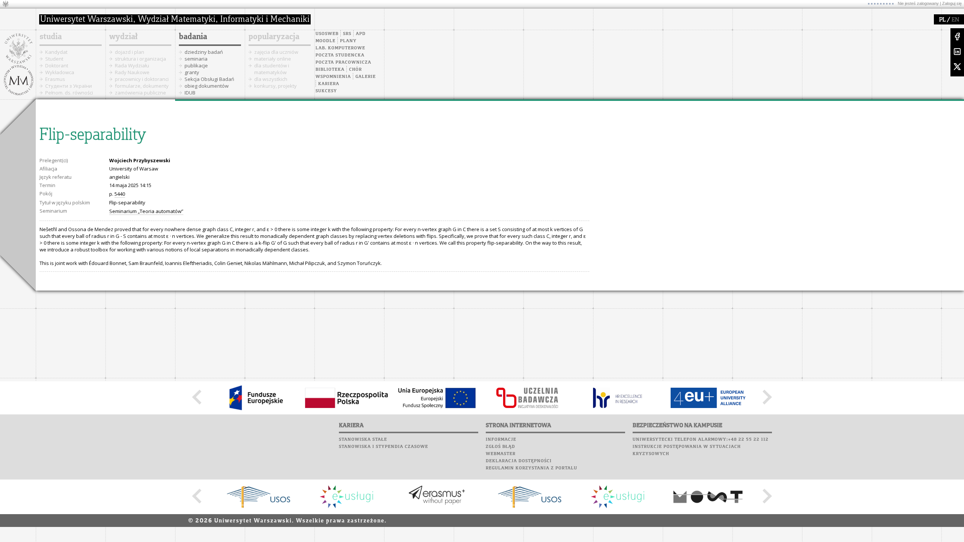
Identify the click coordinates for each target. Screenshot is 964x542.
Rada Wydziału (132, 65)
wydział (123, 36)
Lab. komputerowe (340, 48)
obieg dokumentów (207, 85)
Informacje (501, 439)
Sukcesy (326, 91)
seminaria (196, 58)
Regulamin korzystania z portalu (531, 468)
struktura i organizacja (140, 58)
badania (193, 36)
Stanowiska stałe (363, 439)
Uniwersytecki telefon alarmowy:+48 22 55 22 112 (701, 439)
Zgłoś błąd (500, 447)
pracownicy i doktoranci (142, 79)
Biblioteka (330, 69)
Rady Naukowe (132, 72)
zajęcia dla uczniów (276, 52)
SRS (347, 34)
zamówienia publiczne (140, 92)
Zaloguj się (952, 3)
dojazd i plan (129, 52)
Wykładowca (59, 72)
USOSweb (327, 34)
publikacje (196, 65)
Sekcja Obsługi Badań (209, 79)
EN (955, 20)
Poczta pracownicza (343, 62)
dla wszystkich (270, 79)
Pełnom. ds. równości (69, 92)
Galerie (365, 77)
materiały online (272, 58)
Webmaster (501, 454)
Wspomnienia (333, 77)
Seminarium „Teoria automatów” (146, 211)
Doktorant (56, 65)
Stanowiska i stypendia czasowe (383, 447)
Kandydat (56, 52)
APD (361, 34)
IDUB (190, 92)
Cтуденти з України (68, 85)
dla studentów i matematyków (271, 69)
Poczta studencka (340, 55)
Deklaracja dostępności (519, 461)
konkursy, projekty (275, 85)
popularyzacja (274, 36)
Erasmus (55, 79)
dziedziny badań (204, 52)
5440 (119, 193)
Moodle (326, 41)
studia (51, 36)
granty (192, 72)
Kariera (328, 84)
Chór (355, 69)
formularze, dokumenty (142, 85)
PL (942, 20)
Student (54, 58)
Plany (348, 41)
